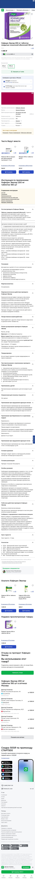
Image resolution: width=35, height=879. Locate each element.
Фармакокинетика (6, 196)
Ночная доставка (5, 815)
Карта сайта (4, 822)
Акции (2, 798)
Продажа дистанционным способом (9, 839)
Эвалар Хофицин (20, 110)
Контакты (3, 804)
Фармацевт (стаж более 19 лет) (13, 572)
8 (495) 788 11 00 (8, 785)
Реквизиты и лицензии (6, 828)
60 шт (4, 66)
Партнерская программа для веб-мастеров (11, 807)
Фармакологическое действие (9, 197)
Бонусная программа (6, 820)
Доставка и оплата (5, 813)
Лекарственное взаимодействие (10, 199)
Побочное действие (26, 132)
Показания (5, 132)
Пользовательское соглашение (8, 830)
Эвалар (18, 121)
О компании (4, 795)
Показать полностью (7, 202)
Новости (3, 805)
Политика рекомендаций (7, 837)
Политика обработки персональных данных (11, 832)
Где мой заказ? (4, 817)
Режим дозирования (14, 132)
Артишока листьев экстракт (21, 113)
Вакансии (3, 800)
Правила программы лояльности (9, 835)
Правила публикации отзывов (8, 833)
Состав (3, 192)
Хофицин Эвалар (20, 108)
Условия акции (5, 758)
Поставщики (4, 802)
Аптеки (3, 796)
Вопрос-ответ (4, 818)
